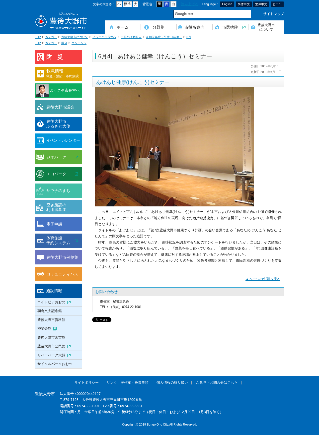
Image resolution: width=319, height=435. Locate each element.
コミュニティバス (62, 274)
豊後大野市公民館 (51, 346)
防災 (57, 57)
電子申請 (54, 224)
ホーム (123, 27)
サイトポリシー (86, 382)
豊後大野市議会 (60, 107)
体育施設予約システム (58, 240)
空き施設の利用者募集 (56, 207)
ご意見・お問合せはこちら (217, 382)
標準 (127, 4)
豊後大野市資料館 (51, 320)
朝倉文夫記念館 (49, 311)
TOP (38, 37)
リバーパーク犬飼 (51, 355)
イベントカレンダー (63, 140)
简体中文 (244, 4)
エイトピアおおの (51, 302)
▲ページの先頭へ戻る (262, 279)
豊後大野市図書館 (51, 337)
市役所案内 (194, 27)
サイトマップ (273, 14)
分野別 (158, 27)
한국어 (277, 4)
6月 (188, 37)
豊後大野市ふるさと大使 (58, 123)
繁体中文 (261, 4)
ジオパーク (56, 157)
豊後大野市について (266, 27)
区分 (64, 43)
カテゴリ (51, 37)
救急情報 (62, 73)
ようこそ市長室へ (104, 37)
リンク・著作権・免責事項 (128, 382)
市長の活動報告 (131, 37)
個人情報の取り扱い (172, 382)
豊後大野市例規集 (62, 257)
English (227, 4)
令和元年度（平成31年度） (164, 37)
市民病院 (230, 27)
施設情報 (54, 290)
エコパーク (56, 174)
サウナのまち (58, 190)
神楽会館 (44, 328)
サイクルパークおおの (54, 364)
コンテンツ (79, 43)
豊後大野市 (61, 21)
